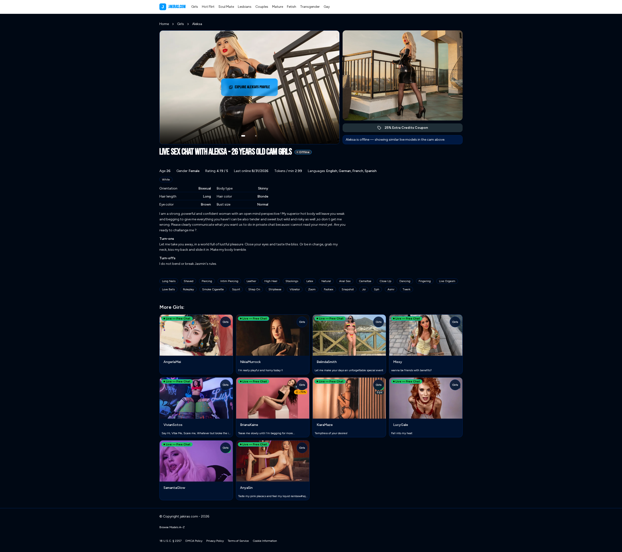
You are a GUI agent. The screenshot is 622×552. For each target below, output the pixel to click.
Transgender (310, 7)
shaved (188, 281)
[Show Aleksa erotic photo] (243, 135)
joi (364, 289)
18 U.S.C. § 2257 (170, 541)
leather (251, 281)
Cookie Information (265, 541)
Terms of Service (238, 541)
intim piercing (229, 281)
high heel (270, 281)
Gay (327, 7)
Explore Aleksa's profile (255, 88)
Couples (261, 7)
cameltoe (365, 281)
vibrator (295, 289)
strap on (254, 289)
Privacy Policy (215, 541)
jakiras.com (173, 6)
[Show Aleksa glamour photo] (256, 135)
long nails (168, 281)
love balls (168, 289)
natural (326, 281)
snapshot (348, 289)
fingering (425, 281)
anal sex (345, 281)
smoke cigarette (213, 289)
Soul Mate (226, 7)
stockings (291, 281)
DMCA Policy (193, 541)
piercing (207, 281)
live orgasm (447, 281)
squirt (236, 289)
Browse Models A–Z (172, 527)
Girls (194, 7)
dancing (404, 281)
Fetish (291, 7)
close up (385, 281)
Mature (277, 7)
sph (376, 289)
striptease (274, 289)
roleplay (188, 289)
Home (164, 24)
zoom (312, 289)
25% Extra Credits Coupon (409, 129)
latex (309, 281)
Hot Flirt (208, 7)
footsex (328, 289)
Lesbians (244, 7)
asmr (391, 289)
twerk (406, 289)
